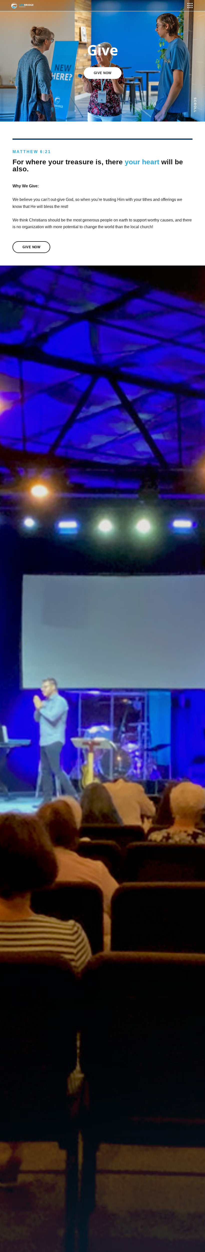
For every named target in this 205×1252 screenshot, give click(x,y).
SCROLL (195, 105)
